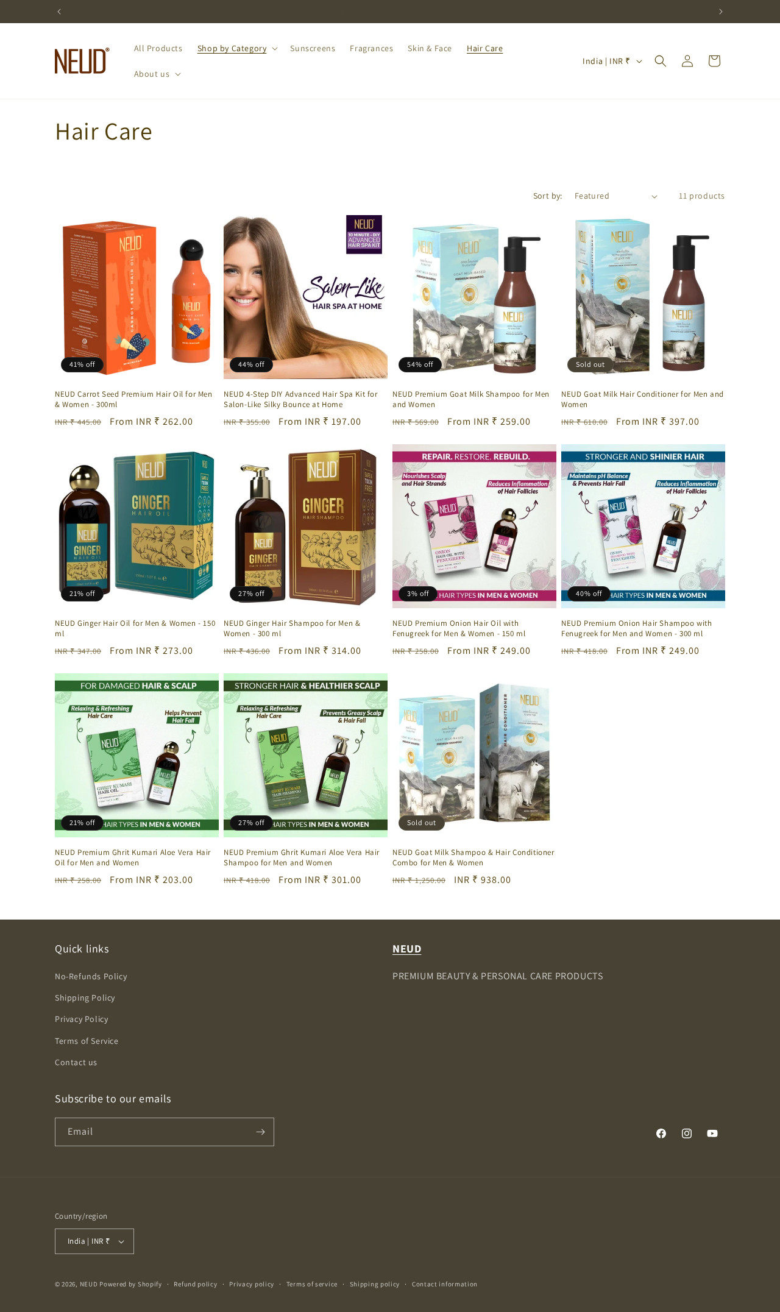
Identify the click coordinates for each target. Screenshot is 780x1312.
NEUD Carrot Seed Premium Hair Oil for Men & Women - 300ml (134, 399)
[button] (236, 48)
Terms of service (312, 1284)
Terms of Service (87, 1040)
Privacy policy (251, 1284)
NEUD (89, 1284)
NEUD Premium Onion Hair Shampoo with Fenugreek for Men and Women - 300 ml (636, 629)
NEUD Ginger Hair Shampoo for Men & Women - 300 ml (292, 629)
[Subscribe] (260, 1132)
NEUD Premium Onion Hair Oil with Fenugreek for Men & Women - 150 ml (458, 629)
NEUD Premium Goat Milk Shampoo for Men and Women (471, 399)
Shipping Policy (85, 997)
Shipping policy (375, 1284)
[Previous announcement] (59, 11)
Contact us (76, 1062)
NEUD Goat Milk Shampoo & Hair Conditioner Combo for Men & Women (473, 858)
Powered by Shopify (130, 1284)
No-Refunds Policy (91, 976)
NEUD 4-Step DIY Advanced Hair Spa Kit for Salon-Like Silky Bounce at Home (301, 399)
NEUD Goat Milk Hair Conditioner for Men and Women (642, 399)
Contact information (445, 1284)
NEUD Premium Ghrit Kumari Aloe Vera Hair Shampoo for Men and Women (302, 858)
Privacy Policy (81, 1018)
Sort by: (547, 195)
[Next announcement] (720, 11)
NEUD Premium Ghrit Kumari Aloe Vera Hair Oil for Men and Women (133, 858)
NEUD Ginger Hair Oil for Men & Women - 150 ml (135, 629)
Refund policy (195, 1284)
